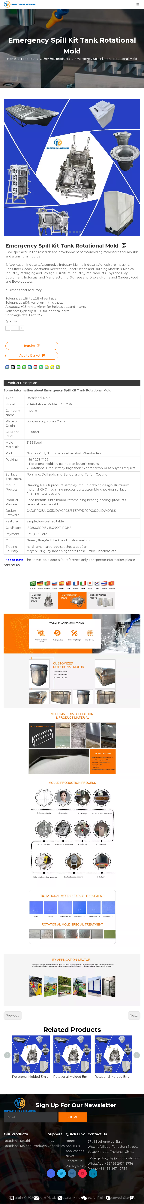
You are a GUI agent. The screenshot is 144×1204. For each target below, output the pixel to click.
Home (70, 1141)
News (70, 1156)
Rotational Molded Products (25, 1146)
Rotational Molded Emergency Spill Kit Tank (113, 1076)
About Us (73, 1146)
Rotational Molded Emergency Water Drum (31, 1076)
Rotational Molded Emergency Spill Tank (72, 1076)
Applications (75, 1151)
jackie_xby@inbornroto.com (119, 1158)
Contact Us (74, 1161)
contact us (12, 565)
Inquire (29, 346)
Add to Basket (29, 355)
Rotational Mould (17, 1141)
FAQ (51, 1141)
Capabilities (56, 1146)
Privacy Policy (76, 1166)
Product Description (22, 383)
